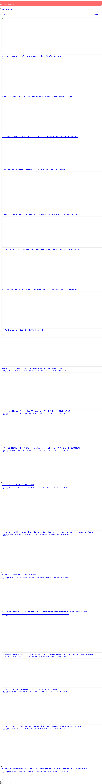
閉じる (1, 783)
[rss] (101, 4)
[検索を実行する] (10, 782)
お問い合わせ (4, 777)
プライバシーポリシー (6, 776)
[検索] (101, 5)
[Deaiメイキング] (6, 10)
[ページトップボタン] (0, 781)
